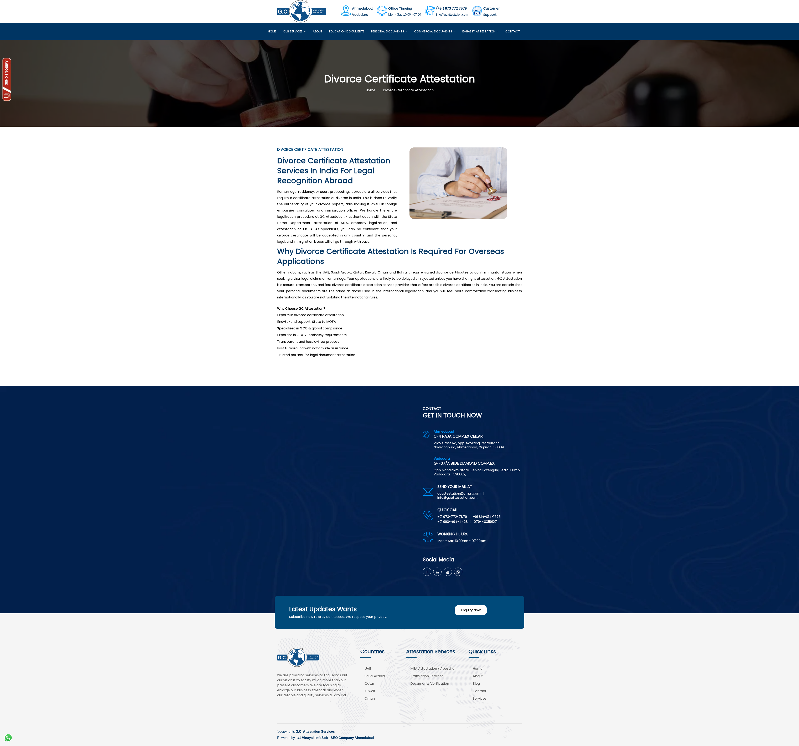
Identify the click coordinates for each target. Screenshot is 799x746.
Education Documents (347, 31)
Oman (370, 698)
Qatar (369, 683)
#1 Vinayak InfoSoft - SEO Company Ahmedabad (335, 738)
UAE (368, 668)
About (318, 31)
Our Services (293, 31)
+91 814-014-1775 (487, 516)
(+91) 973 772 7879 (451, 8)
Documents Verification (429, 683)
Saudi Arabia (375, 676)
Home (272, 31)
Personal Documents (387, 31)
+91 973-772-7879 (452, 516)
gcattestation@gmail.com (458, 493)
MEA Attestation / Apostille (432, 668)
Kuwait (370, 691)
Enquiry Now (471, 610)
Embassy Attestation (478, 31)
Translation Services (426, 676)
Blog (476, 683)
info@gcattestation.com (452, 14)
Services (479, 698)
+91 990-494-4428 (452, 521)
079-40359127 (485, 521)
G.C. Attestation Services (315, 731)
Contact (512, 31)
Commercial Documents (433, 31)
